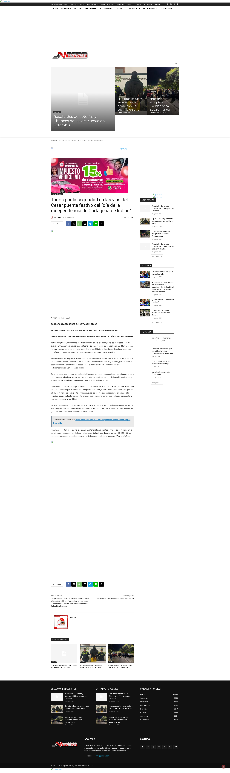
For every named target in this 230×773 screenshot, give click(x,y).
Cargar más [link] (156, 256)
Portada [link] (57, 112)
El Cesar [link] (59, 140)
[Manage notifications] (223, 767)
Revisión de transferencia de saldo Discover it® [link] (115, 598)
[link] (5, 1)
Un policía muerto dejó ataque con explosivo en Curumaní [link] (161, 313)
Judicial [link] (121, 94)
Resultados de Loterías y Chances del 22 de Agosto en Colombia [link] (163, 208)
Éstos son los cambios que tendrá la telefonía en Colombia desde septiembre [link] (162, 351)
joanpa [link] (58, 217)
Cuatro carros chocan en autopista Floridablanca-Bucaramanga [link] (161, 234)
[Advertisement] (114, 29)
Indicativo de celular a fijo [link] (161, 338)
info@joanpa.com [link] (102, 756)
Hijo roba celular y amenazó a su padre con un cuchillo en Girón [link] (162, 221)
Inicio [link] (53, 140)
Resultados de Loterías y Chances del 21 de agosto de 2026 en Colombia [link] (163, 246)
